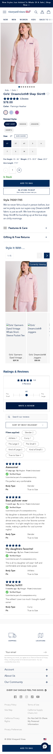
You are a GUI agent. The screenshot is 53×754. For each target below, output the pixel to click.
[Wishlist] (48, 94)
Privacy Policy (10, 705)
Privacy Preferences (13, 729)
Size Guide (21, 136)
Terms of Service (36, 658)
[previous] (40, 255)
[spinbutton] (12, 170)
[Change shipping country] (45, 739)
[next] (47, 255)
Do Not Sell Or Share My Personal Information (37, 721)
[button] (23, 124)
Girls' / (15, 90)
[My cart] (48, 12)
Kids (7, 90)
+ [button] (19, 170)
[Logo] (19, 12)
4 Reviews (24, 98)
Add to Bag (26, 183)
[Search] (36, 12)
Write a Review (26, 405)
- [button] (5, 170)
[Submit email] (45, 652)
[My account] (42, 12)
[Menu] (4, 12)
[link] (26, 286)
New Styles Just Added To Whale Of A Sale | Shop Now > (26, 3)
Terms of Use (33, 705)
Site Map (8, 710)
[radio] (5, 112)
